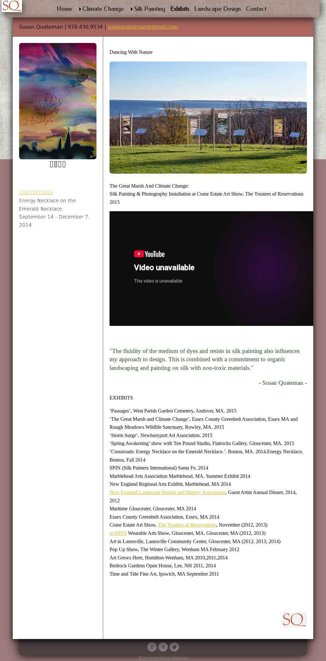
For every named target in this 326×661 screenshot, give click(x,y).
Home (64, 8)
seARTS (118, 533)
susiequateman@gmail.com (143, 27)
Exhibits (179, 8)
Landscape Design (217, 8)
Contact (256, 8)
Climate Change (103, 8)
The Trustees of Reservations (187, 525)
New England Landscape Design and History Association (167, 492)
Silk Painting (149, 8)
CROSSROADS (36, 192)
